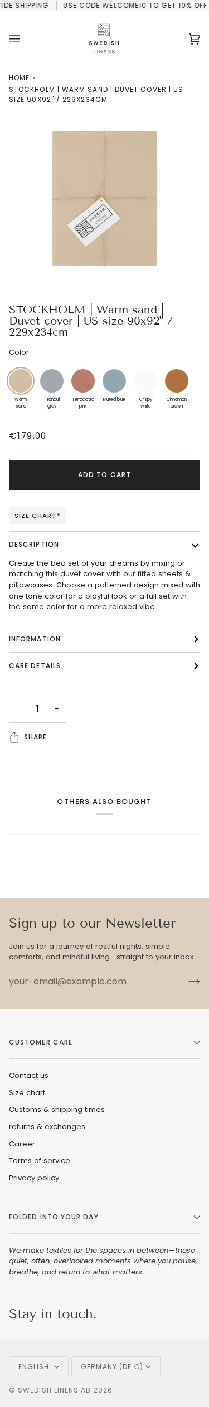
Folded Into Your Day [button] (54, 1217)
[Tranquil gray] (52, 381)
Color (19, 352)
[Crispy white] (145, 381)
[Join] (185, 981)
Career (22, 1144)
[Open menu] (25, 39)
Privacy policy (34, 1178)
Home (19, 77)
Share (35, 737)
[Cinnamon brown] (176, 381)
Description (34, 544)
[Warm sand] (20, 381)
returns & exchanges (47, 1126)
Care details (35, 665)
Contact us (28, 1075)
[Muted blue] (114, 381)
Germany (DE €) (112, 1366)
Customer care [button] (40, 1042)
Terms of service (39, 1160)
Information (35, 639)
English (35, 1366)
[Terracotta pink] (83, 381)
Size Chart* (37, 515)
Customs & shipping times (57, 1109)
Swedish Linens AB (54, 1390)
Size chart (27, 1092)
